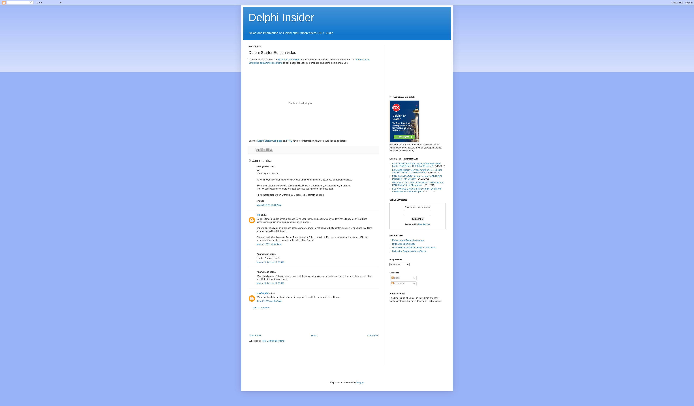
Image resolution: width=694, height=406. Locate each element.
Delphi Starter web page (269, 140)
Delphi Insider (281, 17)
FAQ (290, 140)
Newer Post (255, 335)
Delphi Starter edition (289, 59)
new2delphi (262, 293)
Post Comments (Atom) (273, 341)
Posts (397, 278)
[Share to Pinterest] (271, 150)
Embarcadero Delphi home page (408, 240)
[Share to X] (264, 150)
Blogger (360, 382)
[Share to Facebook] (267, 150)
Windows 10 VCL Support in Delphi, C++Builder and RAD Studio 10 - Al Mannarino (418, 183)
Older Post (372, 335)
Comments (399, 283)
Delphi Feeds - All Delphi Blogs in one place (413, 247)
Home (314, 335)
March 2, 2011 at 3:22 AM (269, 205)
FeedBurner (424, 224)
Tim (258, 215)
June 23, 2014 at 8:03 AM (269, 301)
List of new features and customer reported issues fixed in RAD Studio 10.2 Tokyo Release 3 (416, 164)
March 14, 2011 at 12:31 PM (270, 283)
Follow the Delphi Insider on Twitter (409, 251)
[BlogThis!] (261, 150)
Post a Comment (261, 307)
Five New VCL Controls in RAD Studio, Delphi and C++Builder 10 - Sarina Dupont (417, 190)
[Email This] (257, 150)
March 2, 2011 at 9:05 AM (269, 244)
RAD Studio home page (403, 244)
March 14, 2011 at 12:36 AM (270, 262)
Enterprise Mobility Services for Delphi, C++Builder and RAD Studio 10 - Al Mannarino (417, 171)
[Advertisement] (314, 322)
